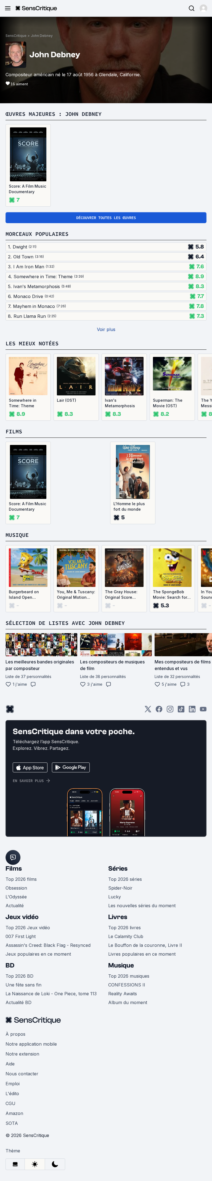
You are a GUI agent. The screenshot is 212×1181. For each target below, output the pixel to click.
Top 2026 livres (124, 927)
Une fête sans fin (23, 985)
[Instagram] (170, 711)
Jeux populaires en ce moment (38, 954)
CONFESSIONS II (126, 985)
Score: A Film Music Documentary (27, 189)
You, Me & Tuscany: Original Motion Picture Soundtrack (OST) (76, 594)
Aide (10, 1064)
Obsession (16, 888)
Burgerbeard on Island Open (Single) (24, 594)
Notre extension (22, 1054)
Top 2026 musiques (128, 976)
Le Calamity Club (125, 936)
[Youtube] (203, 711)
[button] (203, 8)
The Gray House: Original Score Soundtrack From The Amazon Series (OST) (123, 594)
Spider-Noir (120, 888)
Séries (118, 868)
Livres (117, 917)
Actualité (15, 905)
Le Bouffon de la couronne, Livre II (145, 945)
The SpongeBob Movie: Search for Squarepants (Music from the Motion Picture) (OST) (170, 594)
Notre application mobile (31, 1044)
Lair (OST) (66, 400)
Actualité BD (18, 1002)
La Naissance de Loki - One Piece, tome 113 (51, 993)
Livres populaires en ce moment (142, 954)
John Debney (42, 36)
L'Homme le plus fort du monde (129, 506)
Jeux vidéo (22, 917)
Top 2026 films (21, 879)
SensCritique (16, 36)
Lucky (114, 897)
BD (10, 965)
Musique (121, 965)
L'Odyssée (16, 897)
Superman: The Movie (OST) (167, 403)
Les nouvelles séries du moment (142, 905)
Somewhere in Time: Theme (22, 403)
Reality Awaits (122, 993)
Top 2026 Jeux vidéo (28, 927)
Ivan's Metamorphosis (120, 403)
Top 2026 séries (125, 879)
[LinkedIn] (192, 711)
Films (14, 868)
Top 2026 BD (19, 976)
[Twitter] (148, 711)
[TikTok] (181, 711)
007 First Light (21, 936)
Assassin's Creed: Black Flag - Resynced (48, 945)
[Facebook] (159, 711)
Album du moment (127, 1002)
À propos (15, 1034)
